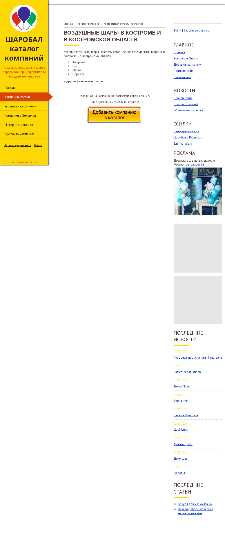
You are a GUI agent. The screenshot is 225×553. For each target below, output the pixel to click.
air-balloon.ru (195, 164)
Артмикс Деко (183, 444)
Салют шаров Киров (187, 372)
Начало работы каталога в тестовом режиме (195, 511)
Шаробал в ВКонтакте (188, 137)
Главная (68, 23)
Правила (179, 52)
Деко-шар (181, 459)
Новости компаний (186, 104)
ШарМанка (181, 429)
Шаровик (179, 473)
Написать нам (182, 77)
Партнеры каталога (186, 131)
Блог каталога (183, 144)
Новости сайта (183, 98)
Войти (38, 145)
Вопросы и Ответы (186, 58)
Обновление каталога (188, 110)
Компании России (88, 23)
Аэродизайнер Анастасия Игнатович (198, 357)
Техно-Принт (182, 386)
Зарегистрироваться (17, 145)
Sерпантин (181, 401)
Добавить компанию (187, 64)
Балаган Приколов (186, 415)
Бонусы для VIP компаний (195, 504)
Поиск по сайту (184, 71)
